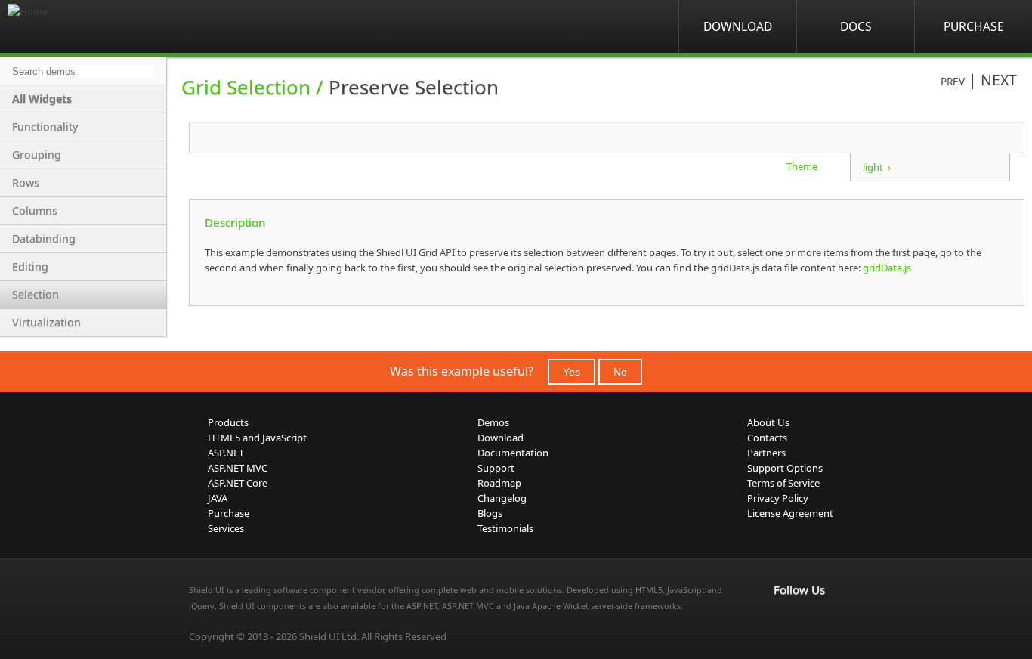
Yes (571, 372)
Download (737, 26)
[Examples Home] (68, 26)
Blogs (489, 513)
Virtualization (46, 322)
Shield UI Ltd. (329, 636)
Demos (493, 422)
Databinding (44, 238)
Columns (34, 210)
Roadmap (499, 483)
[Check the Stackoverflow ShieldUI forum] (816, 621)
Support (495, 468)
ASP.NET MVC (237, 468)
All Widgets (42, 98)
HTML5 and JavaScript (257, 437)
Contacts (767, 437)
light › (877, 167)
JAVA (217, 498)
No (620, 372)
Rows (25, 182)
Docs (856, 26)
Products (228, 422)
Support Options (785, 468)
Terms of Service (783, 483)
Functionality (45, 126)
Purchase (974, 26)
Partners (766, 452)
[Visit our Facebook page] (783, 621)
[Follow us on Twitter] (849, 621)
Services (226, 528)
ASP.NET (226, 452)
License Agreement (790, 513)
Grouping (36, 154)
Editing (30, 266)
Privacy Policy (777, 498)
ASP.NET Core (237, 483)
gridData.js (886, 267)
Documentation (512, 452)
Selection (35, 294)
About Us (768, 422)
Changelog (502, 498)
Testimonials (505, 528)
